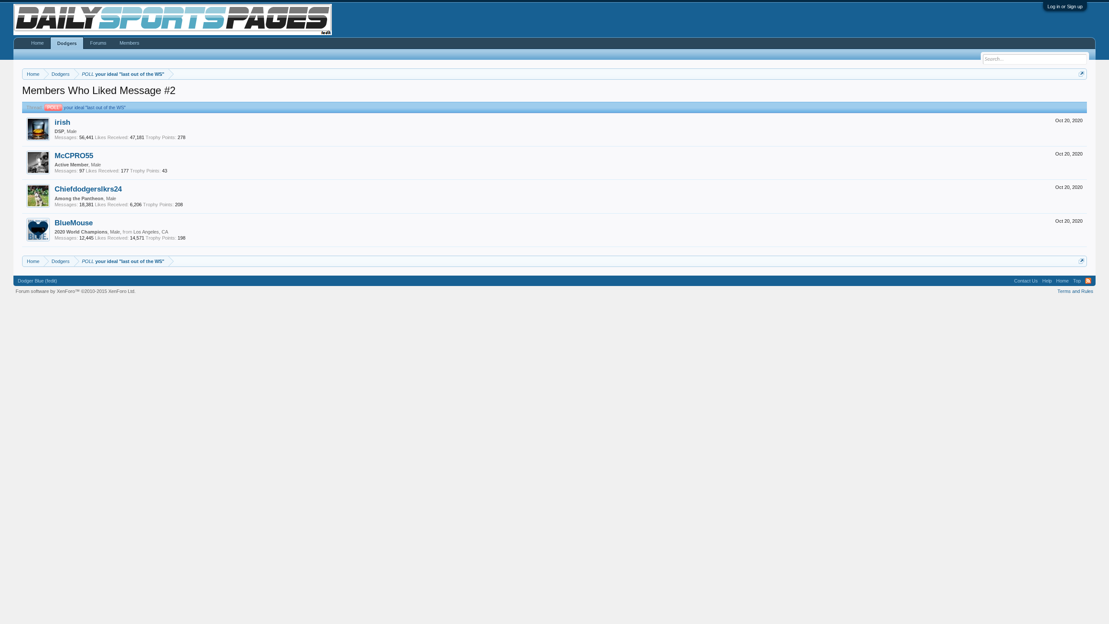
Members (129, 43)
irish (62, 122)
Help (1047, 280)
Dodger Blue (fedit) (37, 280)
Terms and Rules (1075, 291)
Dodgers (67, 43)
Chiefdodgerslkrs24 (88, 189)
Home (37, 43)
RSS (1088, 281)
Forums (98, 43)
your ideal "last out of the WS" (86, 107)
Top (1077, 280)
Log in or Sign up (1065, 6)
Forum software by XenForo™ (76, 291)
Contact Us (1026, 280)
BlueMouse (74, 222)
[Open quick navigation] (1081, 74)
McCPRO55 (74, 155)
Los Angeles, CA (150, 231)
